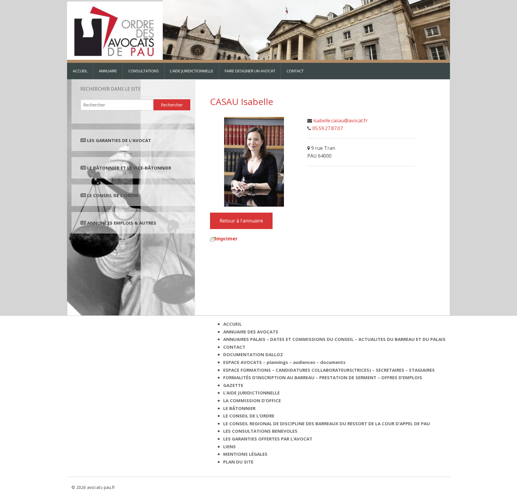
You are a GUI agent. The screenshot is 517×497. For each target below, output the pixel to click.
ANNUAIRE (108, 71)
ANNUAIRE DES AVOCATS (250, 332)
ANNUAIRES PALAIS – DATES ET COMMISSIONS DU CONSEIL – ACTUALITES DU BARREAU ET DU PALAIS (334, 339)
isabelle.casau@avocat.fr (340, 120)
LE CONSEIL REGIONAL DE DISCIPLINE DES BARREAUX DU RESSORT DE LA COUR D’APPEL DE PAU (326, 423)
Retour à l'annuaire (241, 220)
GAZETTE (233, 385)
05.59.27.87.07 (327, 128)
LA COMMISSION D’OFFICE (252, 400)
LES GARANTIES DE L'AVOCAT (119, 140)
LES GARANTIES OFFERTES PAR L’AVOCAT (267, 439)
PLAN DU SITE (238, 462)
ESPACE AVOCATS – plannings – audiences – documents (284, 362)
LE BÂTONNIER (239, 408)
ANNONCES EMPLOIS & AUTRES (121, 223)
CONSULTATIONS (143, 71)
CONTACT (295, 71)
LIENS (229, 446)
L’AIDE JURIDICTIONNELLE (191, 71)
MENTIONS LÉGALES (245, 454)
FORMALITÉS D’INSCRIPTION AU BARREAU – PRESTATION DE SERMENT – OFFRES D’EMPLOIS (322, 377)
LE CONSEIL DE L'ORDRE (112, 195)
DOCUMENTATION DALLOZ (253, 354)
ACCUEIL (80, 71)
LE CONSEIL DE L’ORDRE (248, 416)
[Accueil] (115, 29)
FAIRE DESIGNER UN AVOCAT (250, 71)
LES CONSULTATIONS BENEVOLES (260, 431)
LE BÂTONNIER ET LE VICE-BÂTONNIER (128, 168)
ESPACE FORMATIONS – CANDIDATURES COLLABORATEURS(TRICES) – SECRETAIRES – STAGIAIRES (329, 370)
